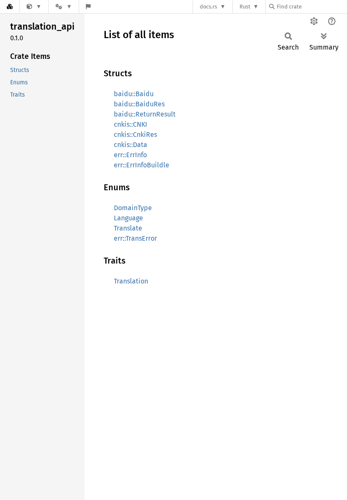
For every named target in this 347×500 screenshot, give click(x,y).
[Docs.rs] (9, 6)
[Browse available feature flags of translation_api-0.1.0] (88, 6)
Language (128, 218)
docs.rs (208, 6)
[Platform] (63, 6)
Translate (128, 228)
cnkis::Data (130, 145)
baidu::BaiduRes (139, 104)
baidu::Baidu (134, 94)
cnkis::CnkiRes (135, 135)
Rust (245, 6)
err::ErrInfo (130, 155)
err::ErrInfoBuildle (141, 165)
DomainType (133, 208)
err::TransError (135, 238)
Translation (131, 281)
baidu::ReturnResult (145, 114)
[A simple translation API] (34, 6)
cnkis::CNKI (130, 124)
